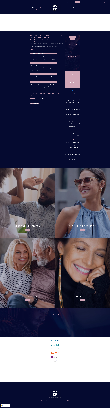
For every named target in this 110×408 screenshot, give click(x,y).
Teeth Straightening (50, 1)
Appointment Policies (64, 404)
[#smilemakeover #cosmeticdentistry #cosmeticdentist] (51, 374)
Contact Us (77, 1)
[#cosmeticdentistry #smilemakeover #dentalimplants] (37, 374)
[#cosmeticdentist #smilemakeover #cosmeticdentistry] (37, 377)
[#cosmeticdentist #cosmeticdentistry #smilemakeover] (64, 374)
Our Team (31, 1)
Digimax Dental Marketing (64, 403)
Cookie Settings (67, 404)
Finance (78, 7)
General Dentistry (36, 1)
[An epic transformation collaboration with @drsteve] (51, 377)
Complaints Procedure (48, 404)
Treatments (49, 23)
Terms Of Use (52, 404)
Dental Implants (56, 1)
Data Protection (59, 404)
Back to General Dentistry (34, 103)
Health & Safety (55, 404)
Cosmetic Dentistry (43, 1)
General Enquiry (72, 37)
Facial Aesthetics (62, 1)
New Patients (72, 38)
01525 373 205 (71, 1)
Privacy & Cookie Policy (43, 404)
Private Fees (73, 7)
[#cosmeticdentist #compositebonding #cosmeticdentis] (64, 377)
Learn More (27, 229)
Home (46, 23)
